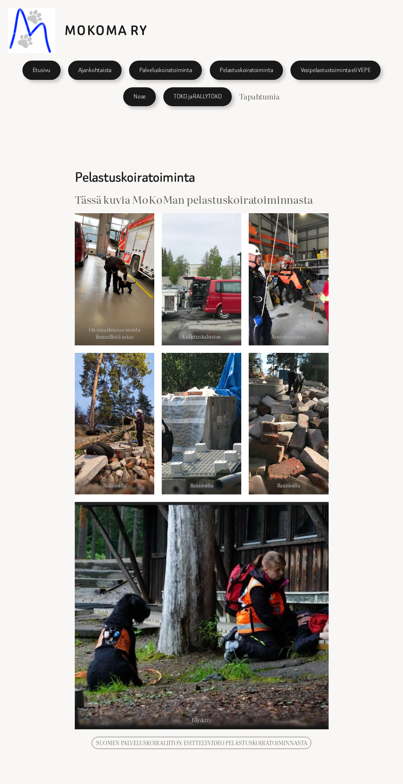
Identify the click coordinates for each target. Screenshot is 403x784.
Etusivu (42, 70)
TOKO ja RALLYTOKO (198, 96)
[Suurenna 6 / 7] (318, 363)
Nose (139, 96)
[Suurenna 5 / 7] (231, 363)
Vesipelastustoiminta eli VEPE (336, 70)
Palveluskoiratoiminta (165, 70)
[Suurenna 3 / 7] (318, 223)
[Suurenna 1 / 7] (144, 223)
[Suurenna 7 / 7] (318, 512)
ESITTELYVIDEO (204, 742)
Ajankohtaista (95, 70)
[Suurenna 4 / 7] (144, 363)
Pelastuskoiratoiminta (246, 70)
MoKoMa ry (106, 30)
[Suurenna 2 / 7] (231, 223)
